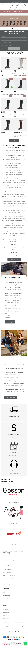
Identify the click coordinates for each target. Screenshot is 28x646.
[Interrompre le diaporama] (26, 28)
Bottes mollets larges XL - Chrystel (20, 135)
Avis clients (5, 601)
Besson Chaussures (13, 502)
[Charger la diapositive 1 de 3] (12, 28)
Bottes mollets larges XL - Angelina (20, 114)
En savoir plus (10, 322)
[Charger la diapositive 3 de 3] (15, 28)
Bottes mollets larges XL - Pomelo (7, 135)
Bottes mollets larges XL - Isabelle (7, 73)
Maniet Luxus (13, 544)
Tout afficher (14, 140)
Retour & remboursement (8, 572)
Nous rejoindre (6, 615)
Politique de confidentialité (8, 578)
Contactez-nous (6, 612)
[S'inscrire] (22, 626)
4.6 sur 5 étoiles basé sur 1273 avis (14, 9)
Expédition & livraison (7, 569)
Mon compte (5, 609)
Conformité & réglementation (9, 584)
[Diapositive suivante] (17, 28)
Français (7, 644)
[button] (2, 5)
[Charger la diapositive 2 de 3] (14, 28)
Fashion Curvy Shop (13, 523)
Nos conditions (13, 419)
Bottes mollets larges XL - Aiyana (7, 94)
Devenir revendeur (6, 618)
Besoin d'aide (13, 473)
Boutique (5, 592)
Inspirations (5, 598)
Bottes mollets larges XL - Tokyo (19, 94)
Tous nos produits (13, 455)
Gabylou (7, 642)
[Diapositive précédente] (10, 28)
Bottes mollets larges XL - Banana (7, 114)
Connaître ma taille (10, 397)
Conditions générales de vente (9, 575)
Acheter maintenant (14, 259)
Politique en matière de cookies (9, 581)
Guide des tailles (6, 595)
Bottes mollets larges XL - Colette (20, 73)
